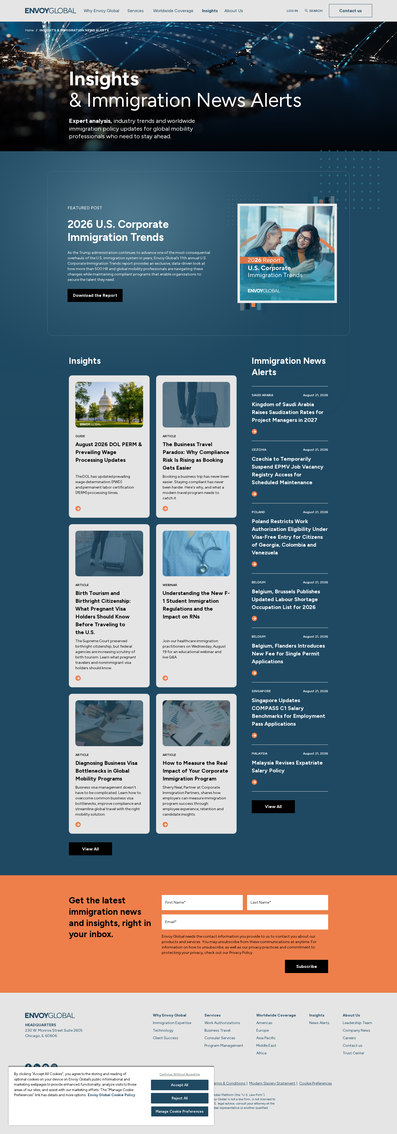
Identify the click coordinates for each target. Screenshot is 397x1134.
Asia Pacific (266, 1038)
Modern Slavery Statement (272, 1083)
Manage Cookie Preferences (180, 1111)
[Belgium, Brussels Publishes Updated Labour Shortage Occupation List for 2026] (254, 618)
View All (90, 849)
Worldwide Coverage (173, 10)
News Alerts (319, 1023)
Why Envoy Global (101, 10)
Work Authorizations (222, 1023)
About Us (233, 10)
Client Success (165, 1038)
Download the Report (95, 295)
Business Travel (217, 1030)
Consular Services (219, 1038)
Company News (356, 1030)
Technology (163, 1030)
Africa (261, 1053)
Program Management (223, 1045)
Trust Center (353, 1053)
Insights (210, 10)
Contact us (350, 10)
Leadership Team (357, 1023)
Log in (292, 11)
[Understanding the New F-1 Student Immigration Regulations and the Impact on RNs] (165, 678)
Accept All (179, 1085)
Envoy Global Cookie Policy (111, 1095)
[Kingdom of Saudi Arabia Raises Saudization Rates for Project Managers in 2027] (254, 431)
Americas (264, 1023)
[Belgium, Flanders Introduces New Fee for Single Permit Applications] (254, 673)
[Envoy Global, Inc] (50, 11)
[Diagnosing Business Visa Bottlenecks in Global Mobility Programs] (78, 824)
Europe (262, 1030)
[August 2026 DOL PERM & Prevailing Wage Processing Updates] (78, 508)
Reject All (180, 1098)
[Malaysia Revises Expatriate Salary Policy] (254, 782)
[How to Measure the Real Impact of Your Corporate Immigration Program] (165, 824)
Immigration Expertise (172, 1023)
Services (135, 10)
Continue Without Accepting (180, 1074)
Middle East (266, 1045)
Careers (349, 1038)
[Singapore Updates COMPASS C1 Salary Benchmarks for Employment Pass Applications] (254, 735)
